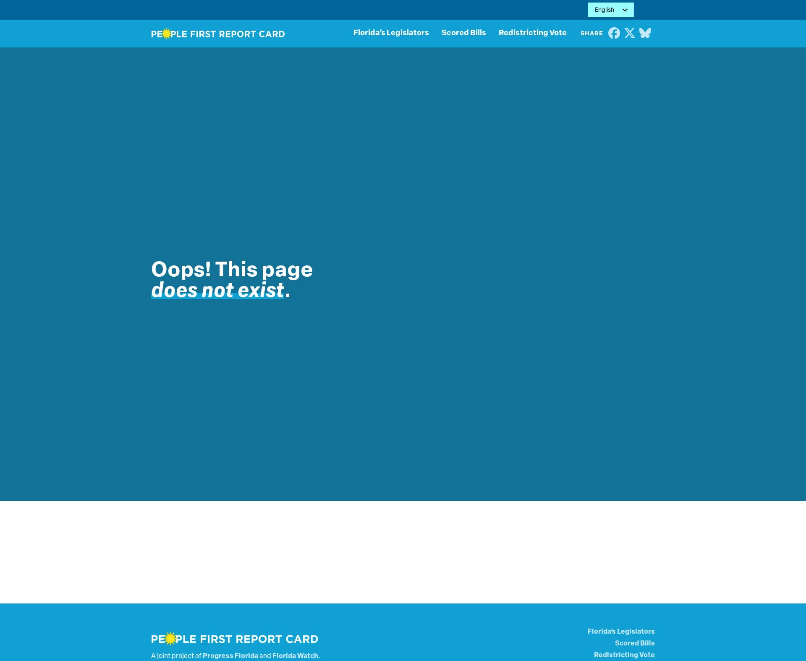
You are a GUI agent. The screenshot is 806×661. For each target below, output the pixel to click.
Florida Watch (295, 656)
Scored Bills (464, 33)
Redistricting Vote (533, 33)
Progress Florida (230, 656)
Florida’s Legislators (391, 33)
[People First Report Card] (218, 33)
